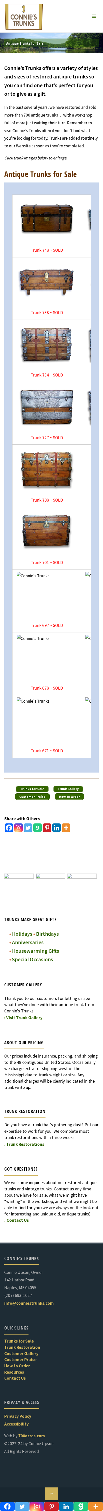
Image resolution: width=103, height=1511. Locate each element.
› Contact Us (16, 1220)
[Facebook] (9, 827)
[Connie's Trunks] (23, 16)
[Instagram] (18, 827)
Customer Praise (20, 1359)
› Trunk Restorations (24, 1144)
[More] (66, 827)
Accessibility (16, 1424)
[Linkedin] (56, 827)
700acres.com (31, 1436)
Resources (14, 1372)
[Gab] (37, 827)
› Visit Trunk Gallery (23, 1017)
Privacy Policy (17, 1416)
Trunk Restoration (22, 1347)
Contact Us (15, 1378)
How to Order (17, 1366)
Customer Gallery (21, 1353)
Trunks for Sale (19, 1341)
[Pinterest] (47, 827)
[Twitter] (28, 827)
